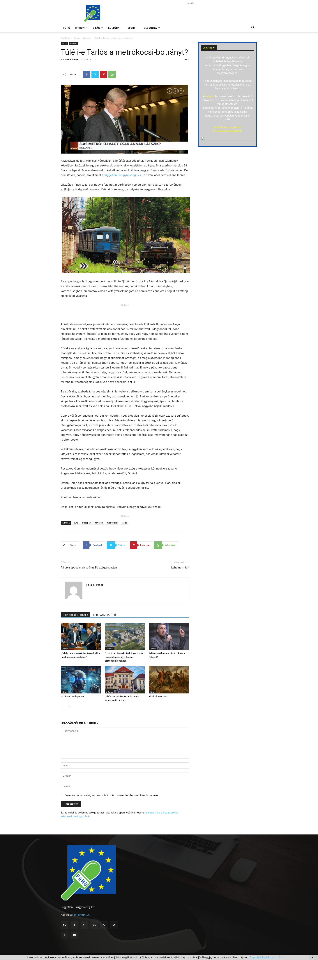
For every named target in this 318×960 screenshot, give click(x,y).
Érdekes (87, 37)
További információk (262, 957)
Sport (131, 27)
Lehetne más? (180, 567)
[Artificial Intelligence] (81, 679)
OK (280, 957)
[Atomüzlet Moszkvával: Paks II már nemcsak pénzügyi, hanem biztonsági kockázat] (125, 636)
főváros (99, 522)
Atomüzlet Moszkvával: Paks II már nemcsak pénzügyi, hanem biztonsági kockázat (124, 657)
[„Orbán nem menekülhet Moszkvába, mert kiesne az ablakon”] (81, 636)
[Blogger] (64, 925)
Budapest (86, 522)
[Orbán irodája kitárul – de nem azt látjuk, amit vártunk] (125, 679)
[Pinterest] (103, 74)
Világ (96, 27)
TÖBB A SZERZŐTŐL (105, 615)
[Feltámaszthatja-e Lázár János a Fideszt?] (169, 636)
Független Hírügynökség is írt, (123, 175)
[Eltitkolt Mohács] (169, 679)
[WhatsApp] (112, 74)
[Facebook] (86, 74)
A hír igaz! (209, 47)
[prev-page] (63, 707)
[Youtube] (74, 935)
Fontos (65, 648)
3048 (76, 522)
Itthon (80, 27)
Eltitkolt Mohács (158, 696)
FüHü (66, 27)
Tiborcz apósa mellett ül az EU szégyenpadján (89, 567)
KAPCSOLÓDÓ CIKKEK (75, 615)
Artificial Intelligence (72, 696)
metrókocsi (112, 522)
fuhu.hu (209, 96)
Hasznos (109, 648)
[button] (252, 28)
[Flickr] (84, 925)
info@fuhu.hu (82, 914)
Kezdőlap (65, 37)
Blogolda (150, 27)
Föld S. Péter (71, 59)
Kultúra (113, 27)
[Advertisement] (190, 13)
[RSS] (114, 925)
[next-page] (69, 707)
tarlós (124, 522)
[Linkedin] (94, 925)
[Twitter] (95, 74)
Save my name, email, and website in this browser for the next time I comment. (112, 795)
